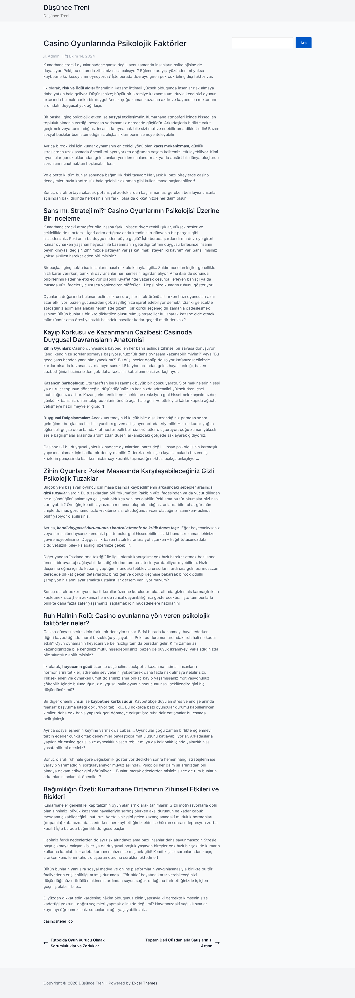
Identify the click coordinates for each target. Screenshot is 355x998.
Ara (303, 42)
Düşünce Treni (66, 7)
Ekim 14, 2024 (82, 56)
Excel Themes (144, 983)
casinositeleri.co (58, 921)
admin (53, 56)
